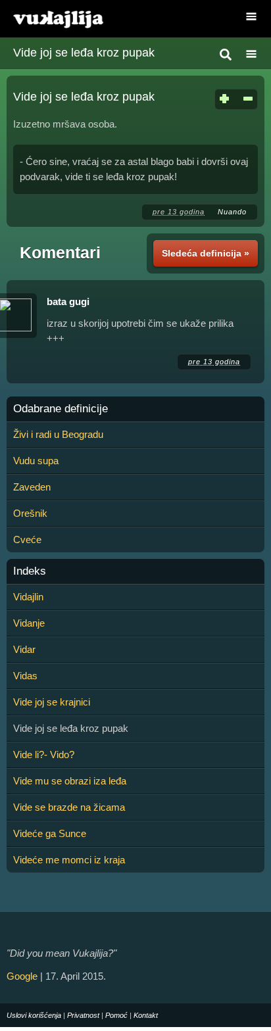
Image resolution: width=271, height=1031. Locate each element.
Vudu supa (36, 460)
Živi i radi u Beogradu (58, 434)
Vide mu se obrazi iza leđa (69, 780)
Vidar (24, 649)
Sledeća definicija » (205, 253)
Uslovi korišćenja (34, 1015)
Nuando (232, 212)
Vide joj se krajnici (51, 701)
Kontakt (146, 1015)
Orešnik (30, 513)
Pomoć (116, 1015)
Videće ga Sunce (49, 833)
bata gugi (68, 301)
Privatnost (83, 1015)
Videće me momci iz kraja (69, 859)
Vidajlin (28, 596)
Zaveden (32, 486)
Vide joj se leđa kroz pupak (84, 52)
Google (22, 976)
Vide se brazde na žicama (69, 807)
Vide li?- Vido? (43, 754)
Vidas (25, 675)
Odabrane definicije (60, 409)
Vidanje (29, 623)
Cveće (27, 539)
